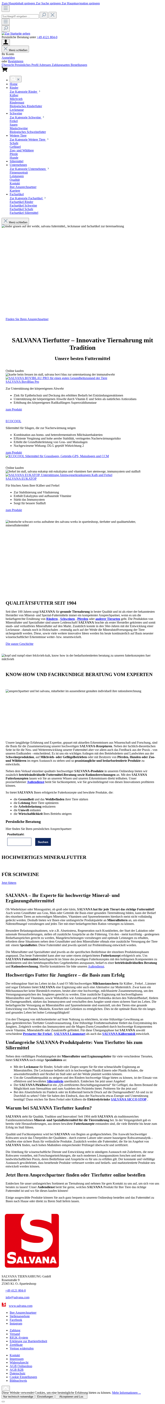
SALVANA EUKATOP (21, 478)
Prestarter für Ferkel (37, 1034)
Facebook (16, 1320)
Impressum (17, 1359)
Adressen (45, 65)
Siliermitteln (55, 1081)
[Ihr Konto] (6, 42)
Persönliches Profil (27, 65)
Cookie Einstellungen (23, 1377)
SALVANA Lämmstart (69, 1034)
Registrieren (15, 61)
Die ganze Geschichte (19, 643)
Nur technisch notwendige (18, 1396)
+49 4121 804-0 (47, 37)
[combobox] (20, 16)
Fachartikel (26, 198)
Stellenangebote (20, 1316)
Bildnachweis (18, 1380)
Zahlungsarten (61, 65)
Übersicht (8, 65)
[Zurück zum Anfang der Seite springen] (6, 1388)
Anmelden (8, 57)
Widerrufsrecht (19, 1362)
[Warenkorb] (5, 70)
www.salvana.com (20, 1305)
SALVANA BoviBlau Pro (22, 381)
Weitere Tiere (28, 139)
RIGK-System (19, 1337)
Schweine (26, 117)
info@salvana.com (17, 1297)
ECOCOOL (13, 421)
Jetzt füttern (9, 882)
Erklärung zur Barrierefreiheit (28, 1341)
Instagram (16, 1323)
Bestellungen (79, 65)
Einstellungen (45, 1396)
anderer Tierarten (107, 619)
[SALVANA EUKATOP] (59, 475)
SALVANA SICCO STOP (128, 1099)
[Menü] (6, 8)
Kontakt (15, 1355)
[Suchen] (44, 15)
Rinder (24, 91)
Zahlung (15, 1330)
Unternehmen (28, 169)
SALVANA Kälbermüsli (119, 1034)
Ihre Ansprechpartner (23, 1312)
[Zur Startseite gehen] (16, 33)
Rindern (52, 619)
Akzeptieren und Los (71, 1396)
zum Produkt (14, 409)
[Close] (3, 1401)
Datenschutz (17, 1373)
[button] (14, 84)
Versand (15, 1334)
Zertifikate (16, 1344)
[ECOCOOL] (57, 456)
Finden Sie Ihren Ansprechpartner (27, 319)
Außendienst (35, 782)
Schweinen (67, 619)
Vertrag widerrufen (22, 1348)
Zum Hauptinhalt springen (19, 3)
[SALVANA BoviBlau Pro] (56, 378)
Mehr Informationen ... (126, 1392)
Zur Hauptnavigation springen (81, 3)
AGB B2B (17, 1369)
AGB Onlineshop (21, 1366)
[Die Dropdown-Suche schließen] (52, 15)
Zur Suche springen (49, 3)
